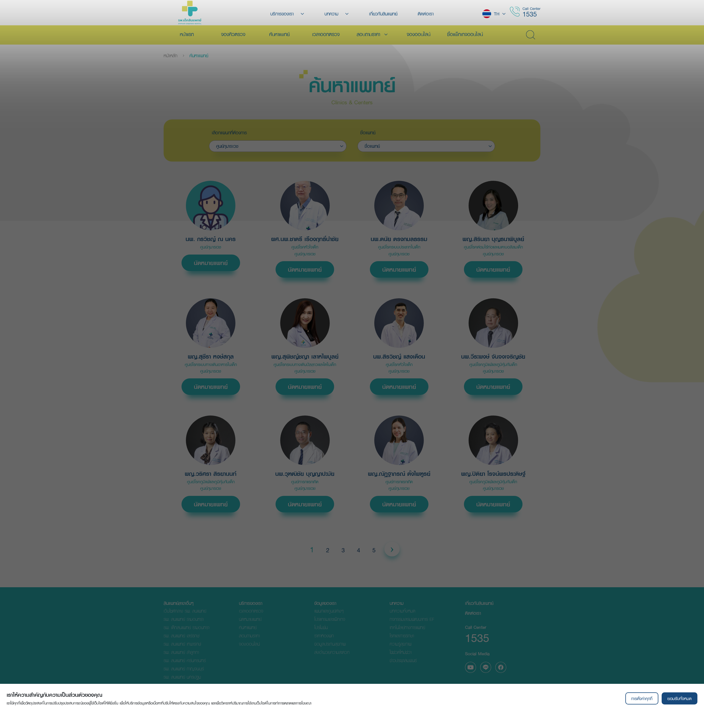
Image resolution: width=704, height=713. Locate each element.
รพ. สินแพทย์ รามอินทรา (184, 619)
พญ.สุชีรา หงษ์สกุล (211, 356)
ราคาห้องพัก (324, 636)
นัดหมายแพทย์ (211, 263)
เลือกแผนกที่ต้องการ (229, 132)
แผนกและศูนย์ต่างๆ (328, 611)
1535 (529, 14)
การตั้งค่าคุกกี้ (641, 698)
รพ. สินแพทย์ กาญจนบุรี (184, 669)
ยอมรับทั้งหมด (679, 698)
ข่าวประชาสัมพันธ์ (403, 660)
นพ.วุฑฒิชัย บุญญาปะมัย (304, 473)
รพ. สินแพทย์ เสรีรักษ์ (181, 636)
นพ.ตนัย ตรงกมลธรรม (399, 239)
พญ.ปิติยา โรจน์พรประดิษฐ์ (493, 473)
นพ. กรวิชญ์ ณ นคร (211, 239)
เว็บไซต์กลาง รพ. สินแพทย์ (185, 611)
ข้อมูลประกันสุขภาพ (330, 644)
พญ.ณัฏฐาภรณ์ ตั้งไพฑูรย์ (399, 473)
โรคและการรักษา (402, 636)
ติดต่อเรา (473, 613)
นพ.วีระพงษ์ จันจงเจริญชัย (493, 356)
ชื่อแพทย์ (367, 132)
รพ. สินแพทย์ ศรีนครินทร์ (185, 660)
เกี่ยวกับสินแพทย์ (479, 603)
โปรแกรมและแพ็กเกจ (329, 619)
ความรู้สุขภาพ (400, 644)
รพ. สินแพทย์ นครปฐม (182, 677)
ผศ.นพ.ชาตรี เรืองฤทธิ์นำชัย (305, 239)
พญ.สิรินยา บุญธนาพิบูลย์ (493, 239)
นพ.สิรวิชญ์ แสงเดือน (399, 356)
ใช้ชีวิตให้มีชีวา (400, 652)
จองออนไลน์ (249, 644)
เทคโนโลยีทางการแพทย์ (407, 627)
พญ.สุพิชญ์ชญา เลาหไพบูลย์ (305, 356)
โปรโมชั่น (321, 627)
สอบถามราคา (249, 636)
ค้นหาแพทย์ (198, 55)
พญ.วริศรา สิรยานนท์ (211, 473)
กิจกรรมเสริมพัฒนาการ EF (412, 619)
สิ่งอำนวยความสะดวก (332, 652)
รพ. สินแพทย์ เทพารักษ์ (182, 644)
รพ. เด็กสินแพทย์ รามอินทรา (186, 627)
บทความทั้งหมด (402, 611)
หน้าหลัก (170, 55)
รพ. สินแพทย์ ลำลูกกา (181, 652)
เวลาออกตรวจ (251, 611)
